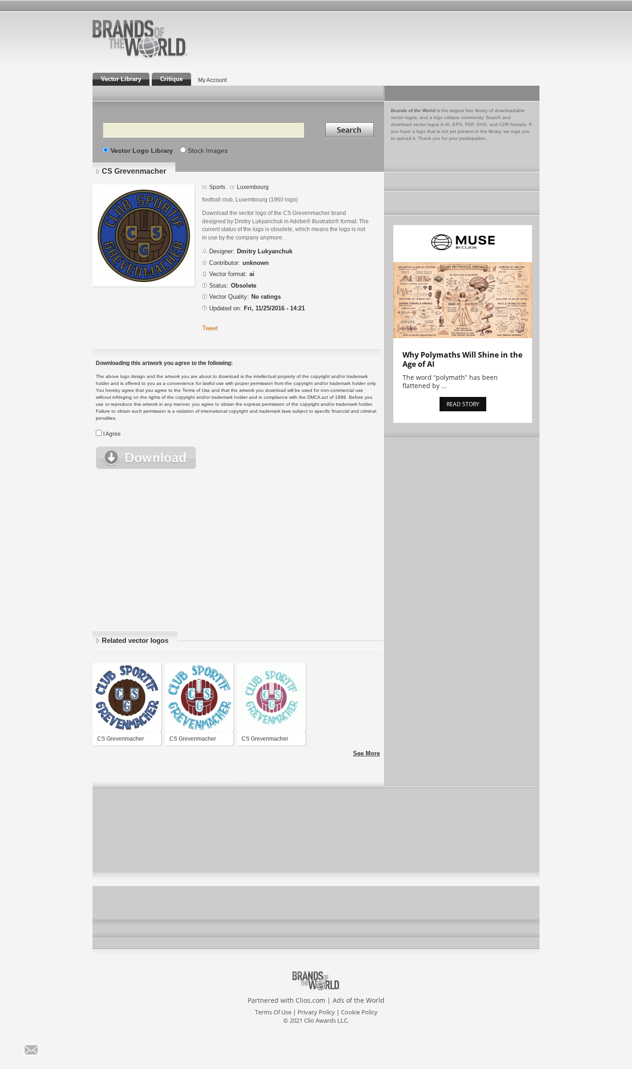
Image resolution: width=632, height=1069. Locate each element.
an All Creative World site (169, 57)
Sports (217, 187)
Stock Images (208, 150)
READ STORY (462, 404)
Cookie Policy (359, 1012)
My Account (212, 80)
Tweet (210, 328)
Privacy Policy (316, 1012)
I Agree (112, 434)
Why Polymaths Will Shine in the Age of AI (462, 359)
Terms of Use (273, 1012)
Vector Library (121, 78)
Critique (171, 78)
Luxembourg (253, 187)
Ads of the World (358, 1000)
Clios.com (310, 1000)
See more (366, 753)
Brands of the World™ (140, 39)
